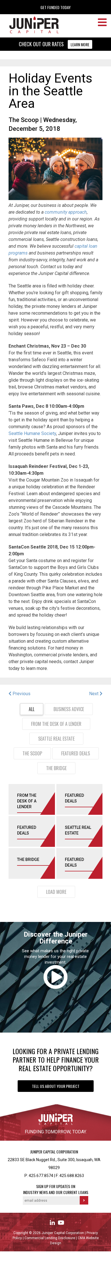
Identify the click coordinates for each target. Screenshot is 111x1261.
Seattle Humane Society (32, 433)
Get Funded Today (55, 7)
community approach (65, 212)
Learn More (80, 44)
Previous (20, 693)
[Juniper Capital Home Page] (30, 32)
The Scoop (24, 119)
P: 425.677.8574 (38, 1175)
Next (94, 693)
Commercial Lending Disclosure (50, 1238)
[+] (47, 803)
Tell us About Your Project (55, 1086)
